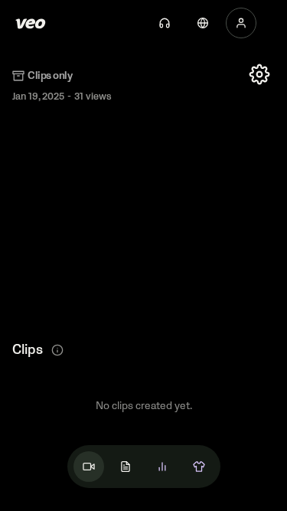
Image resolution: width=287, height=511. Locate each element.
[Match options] (259, 74)
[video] (88, 466)
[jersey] (199, 466)
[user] (241, 23)
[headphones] (164, 23)
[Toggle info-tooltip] (57, 350)
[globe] (203, 23)
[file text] (125, 466)
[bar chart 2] (162, 466)
